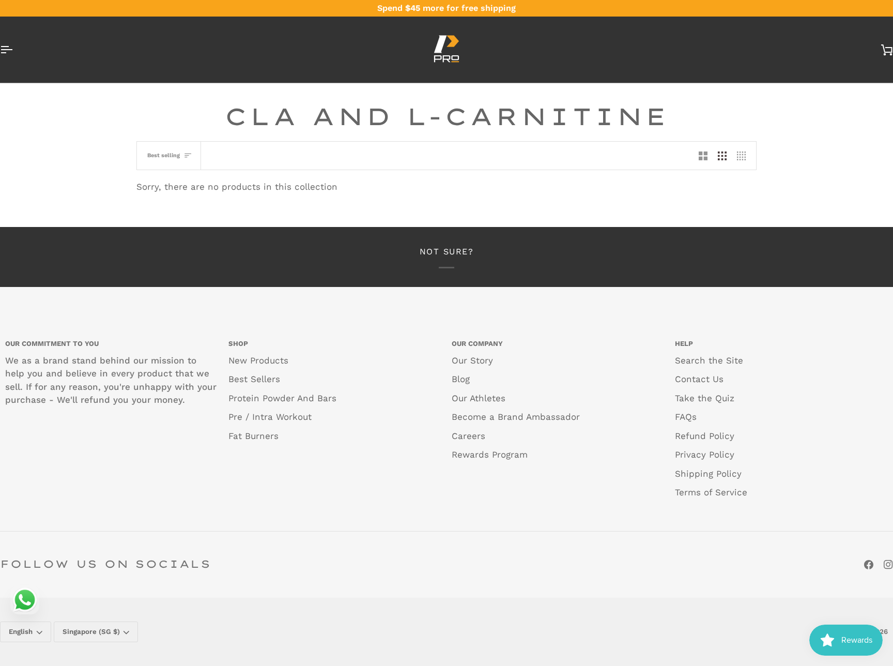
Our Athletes (478, 398)
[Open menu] (15, 50)
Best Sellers (254, 379)
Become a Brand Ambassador (516, 417)
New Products (258, 360)
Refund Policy (704, 436)
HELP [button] (684, 343)
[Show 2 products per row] (703, 156)
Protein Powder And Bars (282, 398)
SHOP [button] (238, 343)
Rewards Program (490, 454)
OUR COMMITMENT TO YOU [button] (52, 343)
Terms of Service (711, 492)
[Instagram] (888, 564)
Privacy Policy (704, 454)
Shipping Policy (708, 473)
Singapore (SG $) (91, 631)
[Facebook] (868, 564)
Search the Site (709, 360)
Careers (468, 436)
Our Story (472, 360)
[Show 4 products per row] (744, 156)
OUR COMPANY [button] (477, 343)
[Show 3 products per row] (722, 156)
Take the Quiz (704, 398)
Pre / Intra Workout (270, 417)
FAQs (686, 417)
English (21, 631)
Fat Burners (253, 436)
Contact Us (699, 379)
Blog (461, 379)
